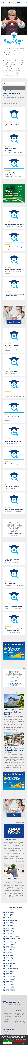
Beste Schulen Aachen (8, 911)
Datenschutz (7, 1018)
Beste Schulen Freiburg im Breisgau (11, 938)
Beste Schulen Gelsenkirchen (10, 939)
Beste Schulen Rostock (8, 982)
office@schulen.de (19, 1026)
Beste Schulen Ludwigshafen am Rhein (12, 962)
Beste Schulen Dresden (8, 928)
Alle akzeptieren (8, 1041)
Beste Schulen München (8, 971)
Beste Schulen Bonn (7, 919)
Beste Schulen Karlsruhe (9, 949)
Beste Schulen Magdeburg (9, 963)
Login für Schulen (8, 1013)
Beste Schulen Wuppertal (9, 990)
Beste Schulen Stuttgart (8, 987)
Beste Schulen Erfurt (8, 933)
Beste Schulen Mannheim (9, 966)
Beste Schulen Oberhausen (9, 976)
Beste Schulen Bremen (8, 922)
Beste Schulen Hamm (8, 946)
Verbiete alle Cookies (19, 1041)
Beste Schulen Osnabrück (9, 979)
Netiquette (6, 1019)
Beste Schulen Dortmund (9, 927)
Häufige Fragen (7, 1034)
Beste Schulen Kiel (7, 952)
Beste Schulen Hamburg (8, 944)
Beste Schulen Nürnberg (8, 974)
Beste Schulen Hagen (8, 941)
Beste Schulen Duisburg (8, 930)
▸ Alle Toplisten (8, 90)
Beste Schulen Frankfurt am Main (11, 936)
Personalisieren (7, 1043)
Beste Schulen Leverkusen (9, 958)
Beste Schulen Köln (7, 954)
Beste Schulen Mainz (8, 965)
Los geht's (14, 88)
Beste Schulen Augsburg (8, 912)
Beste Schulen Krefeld (8, 955)
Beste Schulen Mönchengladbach (11, 968)
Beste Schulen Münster (8, 973)
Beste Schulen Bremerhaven (9, 923)
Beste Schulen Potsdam (8, 981)
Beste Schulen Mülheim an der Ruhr (11, 970)
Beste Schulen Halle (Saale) (9, 943)
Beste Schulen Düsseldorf (9, 931)
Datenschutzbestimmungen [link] (19, 1043)
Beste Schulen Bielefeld (8, 915)
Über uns (6, 1031)
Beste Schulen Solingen (8, 986)
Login (25, 2)
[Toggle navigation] (18, 2)
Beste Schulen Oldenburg (9, 978)
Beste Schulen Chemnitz (8, 925)
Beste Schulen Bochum (8, 917)
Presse (5, 1033)
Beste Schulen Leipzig (8, 957)
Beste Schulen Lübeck (8, 960)
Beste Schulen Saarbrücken (9, 984)
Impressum (6, 1021)
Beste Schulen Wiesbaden (9, 989)
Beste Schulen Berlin (8, 914)
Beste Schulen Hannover (9, 947)
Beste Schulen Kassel (8, 950)
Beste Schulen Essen (7, 935)
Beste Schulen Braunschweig (10, 920)
